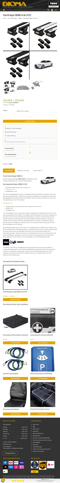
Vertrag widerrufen (10, 453)
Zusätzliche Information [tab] (23, 170)
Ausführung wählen (15, 299)
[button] (3, 480)
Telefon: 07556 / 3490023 (10, 442)
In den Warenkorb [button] (15, 342)
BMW (20, 18)
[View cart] (56, 10)
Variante (5, 110)
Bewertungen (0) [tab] (38, 170)
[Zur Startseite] (30, 4)
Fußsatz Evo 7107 (10, 189)
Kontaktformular (7, 444)
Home (4, 18)
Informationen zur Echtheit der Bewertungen (45, 481)
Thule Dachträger (12, 18)
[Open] (4, 10)
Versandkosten (14, 102)
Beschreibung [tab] (9, 170)
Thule (35, 179)
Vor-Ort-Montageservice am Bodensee (15, 141)
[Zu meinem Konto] (52, 10)
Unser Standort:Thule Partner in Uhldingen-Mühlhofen (13, 447)
